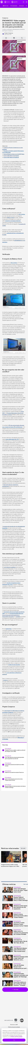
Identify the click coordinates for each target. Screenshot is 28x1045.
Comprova (5, 18)
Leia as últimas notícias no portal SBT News (14, 154)
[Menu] (26, 2)
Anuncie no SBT (14, 1024)
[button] (11, 860)
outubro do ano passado (14, 664)
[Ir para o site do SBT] (22, 1020)
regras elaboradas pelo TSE (12, 439)
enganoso (5, 680)
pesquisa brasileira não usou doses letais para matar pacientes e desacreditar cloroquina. (12, 615)
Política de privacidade (14, 1027)
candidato (18, 616)
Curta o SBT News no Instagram (11, 155)
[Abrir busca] (23, 2)
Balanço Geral (10, 217)
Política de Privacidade (16, 1036)
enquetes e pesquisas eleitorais (13, 220)
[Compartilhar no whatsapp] (6, 38)
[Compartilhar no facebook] (14, 38)
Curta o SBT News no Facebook (11, 157)
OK (14, 1040)
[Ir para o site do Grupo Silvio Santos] (11, 1020)
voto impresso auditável (10, 567)
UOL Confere (22, 214)
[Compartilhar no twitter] (22, 38)
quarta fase (8, 628)
